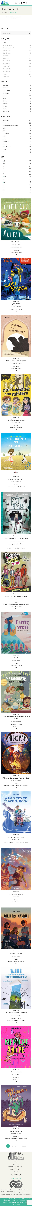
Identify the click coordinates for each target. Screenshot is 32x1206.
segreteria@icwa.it (16, 1178)
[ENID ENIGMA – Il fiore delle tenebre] (16, 513)
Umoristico (6, 111)
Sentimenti (7, 147)
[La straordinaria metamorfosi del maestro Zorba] (16, 692)
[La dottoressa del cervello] (16, 454)
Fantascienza (6, 90)
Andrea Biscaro (17, 306)
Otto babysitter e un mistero (16, 420)
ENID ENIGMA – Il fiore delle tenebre (16, 538)
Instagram (26, 3)
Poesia (5, 74)
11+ (4, 185)
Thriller (5, 109)
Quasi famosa (16, 304)
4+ (4, 166)
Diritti (4, 128)
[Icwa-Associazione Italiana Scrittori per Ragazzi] (5, 2)
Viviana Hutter (17, 1015)
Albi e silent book (16, 242)
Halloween (6, 131)
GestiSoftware (16, 1204)
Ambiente (6, 120)
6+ (4, 171)
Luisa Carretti (16, 1074)
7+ (4, 174)
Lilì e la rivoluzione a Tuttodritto (16, 1013)
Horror (5, 101)
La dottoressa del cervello (16, 479)
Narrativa (16, 301)
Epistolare (6, 88)
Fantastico (6, 93)
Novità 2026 (6, 71)
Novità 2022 (6, 61)
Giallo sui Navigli (16, 954)
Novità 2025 (6, 69)
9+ (4, 179)
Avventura (6, 123)
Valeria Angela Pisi (17, 247)
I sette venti (16, 658)
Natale (6, 139)
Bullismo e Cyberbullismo (10, 126)
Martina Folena (17, 721)
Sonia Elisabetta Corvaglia (17, 541)
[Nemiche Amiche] (16, 1047)
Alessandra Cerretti (17, 363)
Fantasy (5, 96)
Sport (4, 152)
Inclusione (6, 133)
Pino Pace (16, 897)
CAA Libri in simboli (8, 48)
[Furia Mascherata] (16, 1106)
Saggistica (6, 77)
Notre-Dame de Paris (16, 894)
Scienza (5, 144)
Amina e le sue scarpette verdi (16, 361)
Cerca (29, 33)
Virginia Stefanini (16, 1133)
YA (3, 192)
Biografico (6, 85)
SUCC (24, 1146)
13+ (4, 190)
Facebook (21, 3)
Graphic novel (7, 53)
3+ (4, 163)
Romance (5, 104)
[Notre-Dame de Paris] (16, 869)
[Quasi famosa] (16, 279)
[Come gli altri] (16, 219)
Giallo (4, 98)
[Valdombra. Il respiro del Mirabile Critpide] (16, 753)
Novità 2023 (6, 64)
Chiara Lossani (16, 660)
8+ (5, 177)
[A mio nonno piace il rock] (16, 812)
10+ (5, 182)
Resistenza (6, 141)
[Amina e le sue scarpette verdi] (16, 336)
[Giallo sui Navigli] (16, 928)
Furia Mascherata (16, 1131)
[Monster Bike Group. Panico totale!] (16, 572)
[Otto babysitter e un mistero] (16, 395)
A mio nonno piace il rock (16, 837)
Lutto (4, 136)
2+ (5, 161)
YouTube (24, 3)
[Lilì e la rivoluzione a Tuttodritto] (16, 988)
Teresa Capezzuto (16, 481)
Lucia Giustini (16, 422)
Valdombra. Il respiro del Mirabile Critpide (16, 778)
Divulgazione (6, 50)
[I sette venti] (16, 633)
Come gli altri (16, 245)
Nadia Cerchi (17, 839)
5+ (4, 169)
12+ (4, 187)
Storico (5, 106)
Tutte (4, 43)
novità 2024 (6, 66)
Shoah (4, 149)
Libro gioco (6, 56)
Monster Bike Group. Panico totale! (16, 596)
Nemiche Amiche (16, 1072)
